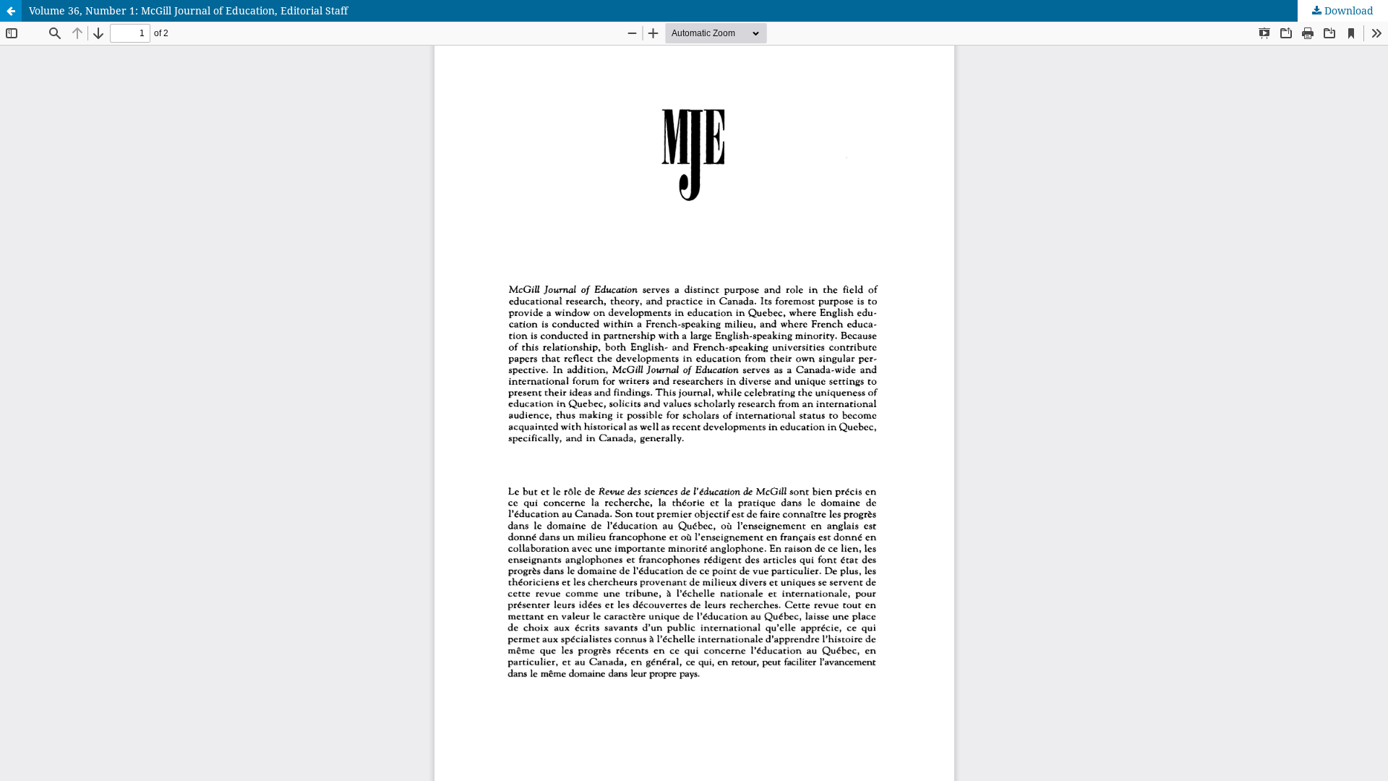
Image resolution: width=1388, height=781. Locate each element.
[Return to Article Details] (11, 11)
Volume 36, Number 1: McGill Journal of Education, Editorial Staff (188, 10)
